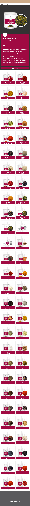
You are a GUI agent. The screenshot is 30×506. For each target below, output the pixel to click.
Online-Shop (14, 68)
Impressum (18, 501)
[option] (15, 37)
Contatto (11, 501)
